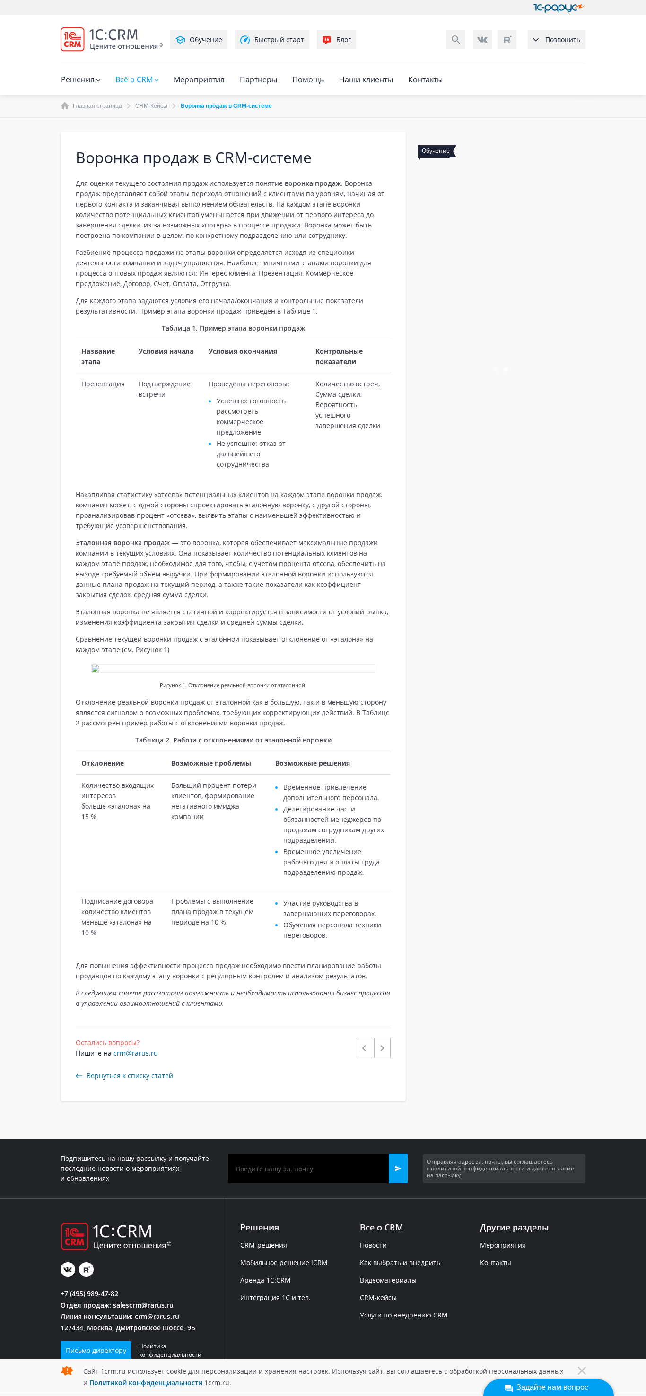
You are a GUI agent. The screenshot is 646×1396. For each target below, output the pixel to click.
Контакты (425, 79)
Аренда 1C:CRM (265, 1279)
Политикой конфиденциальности (145, 1382)
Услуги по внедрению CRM (404, 1314)
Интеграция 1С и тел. (275, 1297)
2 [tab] (506, 370)
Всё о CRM (135, 79)
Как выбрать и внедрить (400, 1262)
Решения (78, 79)
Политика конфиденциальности (170, 1350)
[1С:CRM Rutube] (507, 39)
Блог (343, 39)
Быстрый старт (279, 39)
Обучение (206, 39)
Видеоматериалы (388, 1279)
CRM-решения (263, 1244)
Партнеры (258, 79)
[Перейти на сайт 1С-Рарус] (559, 7)
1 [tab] (497, 370)
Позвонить (562, 39)
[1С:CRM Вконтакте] (482, 39)
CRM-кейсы (378, 1297)
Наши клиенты (366, 79)
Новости (373, 1244)
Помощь (308, 79)
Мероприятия (199, 79)
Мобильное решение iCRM (284, 1262)
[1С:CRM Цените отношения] (112, 39)
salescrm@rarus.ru (143, 1304)
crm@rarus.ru (135, 1052)
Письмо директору (96, 1350)
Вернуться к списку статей (130, 1075)
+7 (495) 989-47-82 (89, 1293)
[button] (398, 1168)
